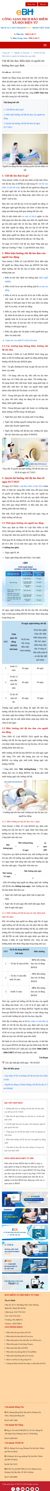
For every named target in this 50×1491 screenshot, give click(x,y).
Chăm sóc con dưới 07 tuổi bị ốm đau (21, 340)
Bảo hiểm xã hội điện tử (37, 1021)
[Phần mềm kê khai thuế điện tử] (25, 1249)
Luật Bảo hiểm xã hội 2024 (31, 486)
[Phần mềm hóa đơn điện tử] (25, 1199)
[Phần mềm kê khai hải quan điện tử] (25, 1266)
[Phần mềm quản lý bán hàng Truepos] (25, 1282)
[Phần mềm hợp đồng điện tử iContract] (25, 1216)
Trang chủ (6, 53)
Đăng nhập (31, 4)
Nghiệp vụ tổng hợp (21, 53)
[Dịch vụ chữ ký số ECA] (25, 1232)
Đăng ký (43, 4)
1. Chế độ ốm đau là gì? (14, 109)
